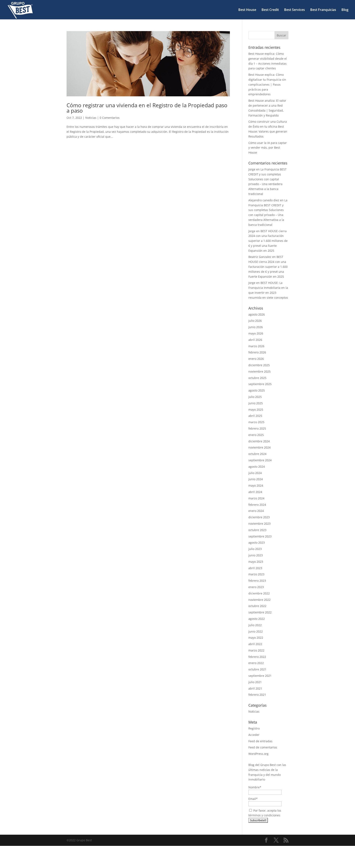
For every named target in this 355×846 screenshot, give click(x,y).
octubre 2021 (257, 669)
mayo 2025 (255, 409)
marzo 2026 (256, 346)
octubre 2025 (257, 378)
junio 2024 (255, 479)
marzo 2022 (256, 650)
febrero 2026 (257, 352)
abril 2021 (255, 688)
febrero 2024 (257, 505)
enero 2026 (256, 359)
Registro (254, 728)
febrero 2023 (257, 581)
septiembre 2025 (260, 384)
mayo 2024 (255, 485)
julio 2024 (255, 473)
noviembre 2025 (259, 371)
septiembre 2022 (260, 612)
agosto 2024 (256, 466)
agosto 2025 (256, 390)
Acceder (253, 735)
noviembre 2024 (259, 447)
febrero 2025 (257, 428)
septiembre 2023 (260, 536)
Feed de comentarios (262, 747)
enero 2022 (256, 663)
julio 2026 (255, 321)
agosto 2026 (256, 314)
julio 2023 (255, 549)
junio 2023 (255, 555)
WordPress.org (258, 754)
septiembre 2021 (260, 676)
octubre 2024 (257, 454)
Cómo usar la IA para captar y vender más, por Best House (267, 148)
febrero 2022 (257, 657)
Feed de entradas (260, 741)
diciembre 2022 (259, 593)
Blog (344, 10)
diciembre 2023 (259, 517)
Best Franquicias (323, 10)
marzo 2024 (256, 498)
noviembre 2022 (259, 600)
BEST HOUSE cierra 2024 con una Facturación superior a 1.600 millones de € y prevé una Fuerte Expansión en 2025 (268, 241)
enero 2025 (256, 435)
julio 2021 (255, 682)
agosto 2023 (256, 542)
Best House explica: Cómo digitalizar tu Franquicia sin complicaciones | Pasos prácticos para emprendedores (267, 84)
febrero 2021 (257, 695)
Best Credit (270, 10)
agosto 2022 (256, 619)
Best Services (294, 10)
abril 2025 (255, 416)
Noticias (90, 118)
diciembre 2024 (259, 441)
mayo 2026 (255, 333)
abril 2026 (255, 340)
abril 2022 (255, 644)
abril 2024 (255, 492)
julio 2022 (255, 625)
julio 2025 (255, 397)
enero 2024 (256, 511)
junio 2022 (255, 631)
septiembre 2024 (260, 460)
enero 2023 (256, 587)
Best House (247, 10)
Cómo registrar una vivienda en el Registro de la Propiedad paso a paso (147, 107)
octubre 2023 (257, 530)
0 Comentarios (110, 118)
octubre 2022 (257, 606)
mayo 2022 (255, 638)
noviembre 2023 (259, 524)
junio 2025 (255, 403)
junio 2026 (255, 327)
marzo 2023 (256, 574)
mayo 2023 (255, 562)
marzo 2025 (256, 422)
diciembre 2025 (259, 365)
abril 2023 (255, 568)
